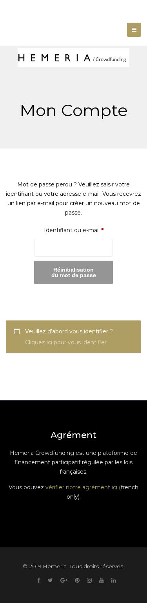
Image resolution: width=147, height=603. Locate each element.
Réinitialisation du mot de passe (73, 272)
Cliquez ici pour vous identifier (66, 342)
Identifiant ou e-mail (78, 230)
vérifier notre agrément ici (81, 487)
